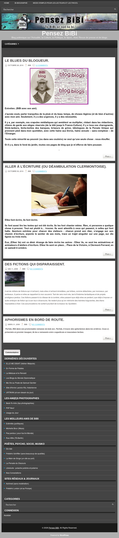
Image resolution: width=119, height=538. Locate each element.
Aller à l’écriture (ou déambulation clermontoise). (55, 166)
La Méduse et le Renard (16, 373)
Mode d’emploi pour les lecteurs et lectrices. (55, 3)
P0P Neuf (10, 408)
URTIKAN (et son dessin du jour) (19, 392)
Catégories (12, 44)
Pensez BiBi (59, 33)
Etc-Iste (9, 448)
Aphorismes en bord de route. (34, 320)
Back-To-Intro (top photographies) (20, 403)
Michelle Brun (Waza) (15, 428)
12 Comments (41, 65)
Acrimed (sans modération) (17, 483)
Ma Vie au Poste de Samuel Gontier (21, 382)
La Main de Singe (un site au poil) (20, 458)
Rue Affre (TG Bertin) (14, 438)
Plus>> (108, 156)
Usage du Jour (12, 412)
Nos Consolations (13, 472)
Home (6, 3)
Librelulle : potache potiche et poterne (22, 468)
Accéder (7, 515)
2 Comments (41, 171)
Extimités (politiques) (15, 423)
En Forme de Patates (15, 368)
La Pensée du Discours (16, 463)
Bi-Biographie (21, 3)
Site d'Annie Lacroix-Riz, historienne (21, 387)
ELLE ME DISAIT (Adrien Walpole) (20, 363)
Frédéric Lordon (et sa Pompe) (19, 488)
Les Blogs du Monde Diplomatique (20, 378)
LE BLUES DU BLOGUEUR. (27, 61)
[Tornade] (15, 285)
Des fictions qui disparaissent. (35, 264)
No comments (36, 269)
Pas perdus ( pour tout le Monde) (20, 433)
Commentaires (12, 352)
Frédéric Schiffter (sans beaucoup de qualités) (25, 453)
